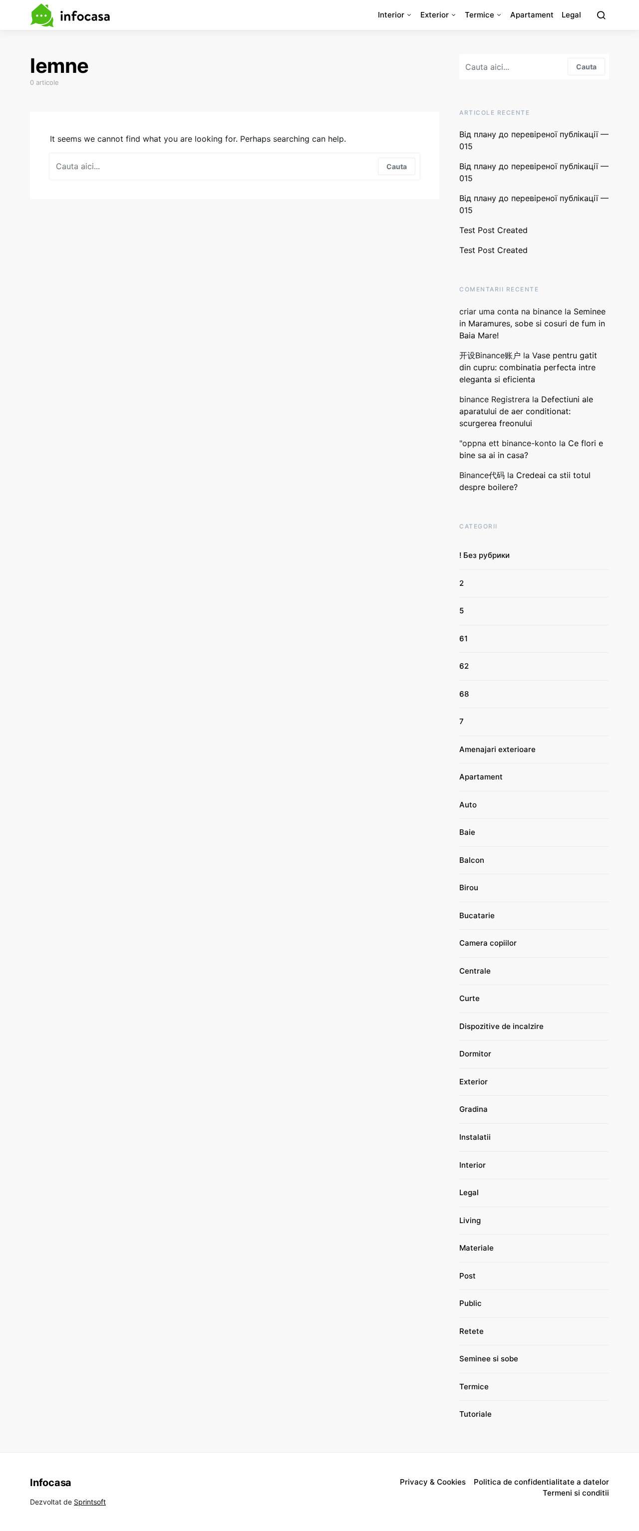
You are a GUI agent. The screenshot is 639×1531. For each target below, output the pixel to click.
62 (464, 666)
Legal (571, 14)
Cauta (396, 166)
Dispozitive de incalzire (501, 1026)
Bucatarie (477, 915)
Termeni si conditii (576, 1493)
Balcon (471, 860)
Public (470, 1303)
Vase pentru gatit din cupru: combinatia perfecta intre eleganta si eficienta (528, 367)
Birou (468, 887)
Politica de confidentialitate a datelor (541, 1482)
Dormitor (475, 1053)
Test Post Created (493, 230)
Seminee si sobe (488, 1358)
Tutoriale (475, 1414)
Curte (469, 998)
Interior (391, 14)
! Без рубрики (484, 555)
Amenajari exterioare (497, 749)
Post (467, 1275)
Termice (479, 14)
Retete (471, 1331)
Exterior (434, 14)
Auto (468, 804)
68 (464, 694)
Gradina (473, 1109)
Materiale (476, 1248)
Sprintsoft (90, 1502)
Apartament (532, 14)
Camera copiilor (488, 943)
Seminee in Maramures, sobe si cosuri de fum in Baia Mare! (532, 323)
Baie (467, 832)
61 (463, 638)
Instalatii (475, 1137)
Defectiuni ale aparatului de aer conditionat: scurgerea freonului (526, 411)
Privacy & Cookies (433, 1482)
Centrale (475, 971)
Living (470, 1220)
